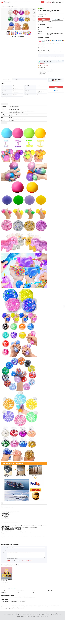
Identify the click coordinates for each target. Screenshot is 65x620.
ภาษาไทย (48, 614)
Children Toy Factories (13, 605)
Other (33, 592)
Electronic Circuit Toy (22, 601)
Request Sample (55, 21)
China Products (14, 613)
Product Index (49, 613)
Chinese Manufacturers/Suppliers (21, 613)
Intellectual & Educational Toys (10, 6)
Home (2, 6)
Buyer (42, 4)
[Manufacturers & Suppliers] (6, 2)
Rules (63, 4)
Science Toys (16, 6)
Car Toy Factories (28, 605)
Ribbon (18, 592)
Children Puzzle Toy (43, 605)
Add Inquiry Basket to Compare (19, 36)
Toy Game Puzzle (59, 605)
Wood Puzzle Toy (4, 608)
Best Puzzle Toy (35, 605)
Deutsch (31, 614)
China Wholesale (28, 613)
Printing (33, 590)
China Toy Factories (5, 605)
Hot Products (9, 613)
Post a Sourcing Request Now (27, 560)
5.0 (52, 80)
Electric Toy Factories (21, 605)
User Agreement (38, 616)
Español (13, 614)
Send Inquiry (44, 19)
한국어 (40, 614)
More (2, 609)
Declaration (42, 616)
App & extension (52, 4)
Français (20, 614)
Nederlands (34, 614)
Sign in (63, 2)
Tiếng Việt (54, 614)
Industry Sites (38, 613)
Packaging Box (3, 590)
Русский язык (24, 614)
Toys (4, 6)
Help (47, 4)
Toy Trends (15, 608)
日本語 (43, 614)
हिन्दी (45, 614)
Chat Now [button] (58, 19)
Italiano (28, 614)
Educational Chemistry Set (5, 601)
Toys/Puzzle (50, 590)
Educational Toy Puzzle (51, 605)
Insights (57, 613)
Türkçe (51, 614)
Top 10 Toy (10, 608)
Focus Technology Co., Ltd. (26, 616)
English (10, 614)
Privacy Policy (46, 616)
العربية (37, 614)
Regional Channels (43, 613)
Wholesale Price (34, 613)
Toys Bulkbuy (21, 608)
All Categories (4, 4)
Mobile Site (53, 613)
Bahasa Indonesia (59, 614)
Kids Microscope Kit (14, 601)
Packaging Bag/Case (20, 590)
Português (16, 614)
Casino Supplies (3, 592)
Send (8, 560)
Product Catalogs (14, 588)
